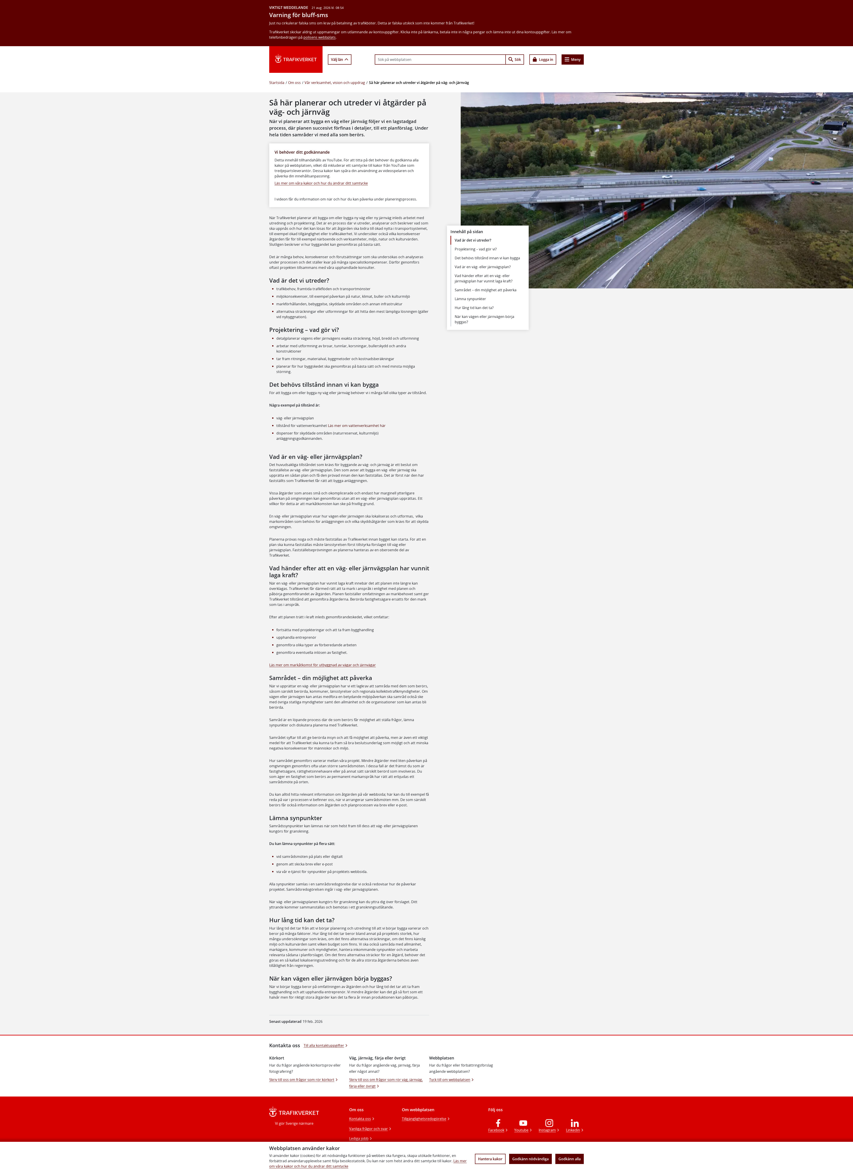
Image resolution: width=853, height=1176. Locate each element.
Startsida (276, 82)
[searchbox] (440, 59)
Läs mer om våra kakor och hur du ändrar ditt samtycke (321, 183)
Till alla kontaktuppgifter (324, 1045)
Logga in (546, 59)
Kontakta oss (360, 1118)
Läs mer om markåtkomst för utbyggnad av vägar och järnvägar (322, 664)
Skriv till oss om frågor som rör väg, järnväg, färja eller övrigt (386, 1083)
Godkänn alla (569, 1158)
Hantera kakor (490, 1158)
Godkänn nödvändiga (530, 1158)
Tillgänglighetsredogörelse (424, 1118)
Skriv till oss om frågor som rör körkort (301, 1079)
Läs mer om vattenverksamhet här (357, 425)
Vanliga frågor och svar (368, 1128)
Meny (576, 59)
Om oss (294, 82)
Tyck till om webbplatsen (449, 1079)
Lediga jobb (359, 1138)
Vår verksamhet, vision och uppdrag (335, 82)
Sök (518, 59)
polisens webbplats (319, 37)
